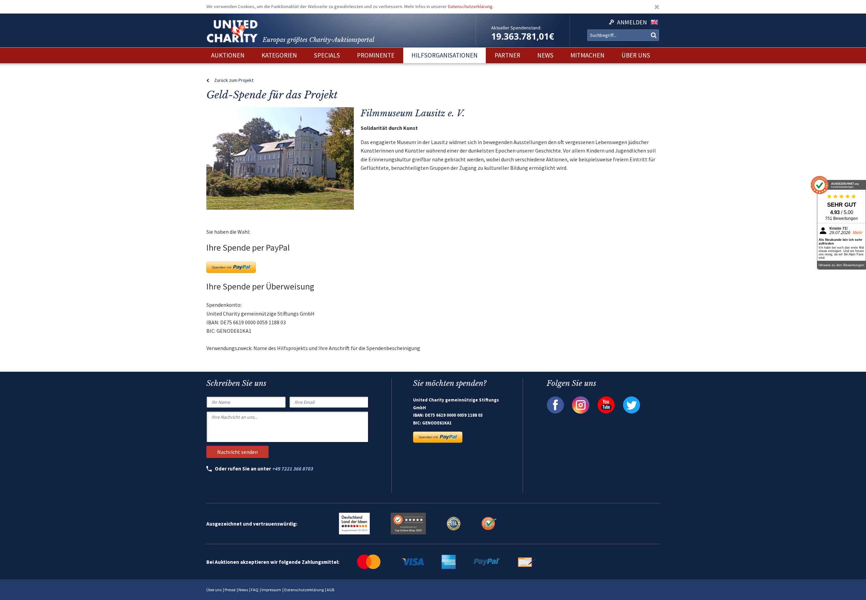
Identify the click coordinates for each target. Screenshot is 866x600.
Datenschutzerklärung (470, 6)
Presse (230, 589)
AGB (330, 589)
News (243, 589)
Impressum (271, 589)
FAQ (254, 589)
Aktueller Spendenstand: (516, 27)
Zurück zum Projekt (233, 80)
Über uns (214, 589)
